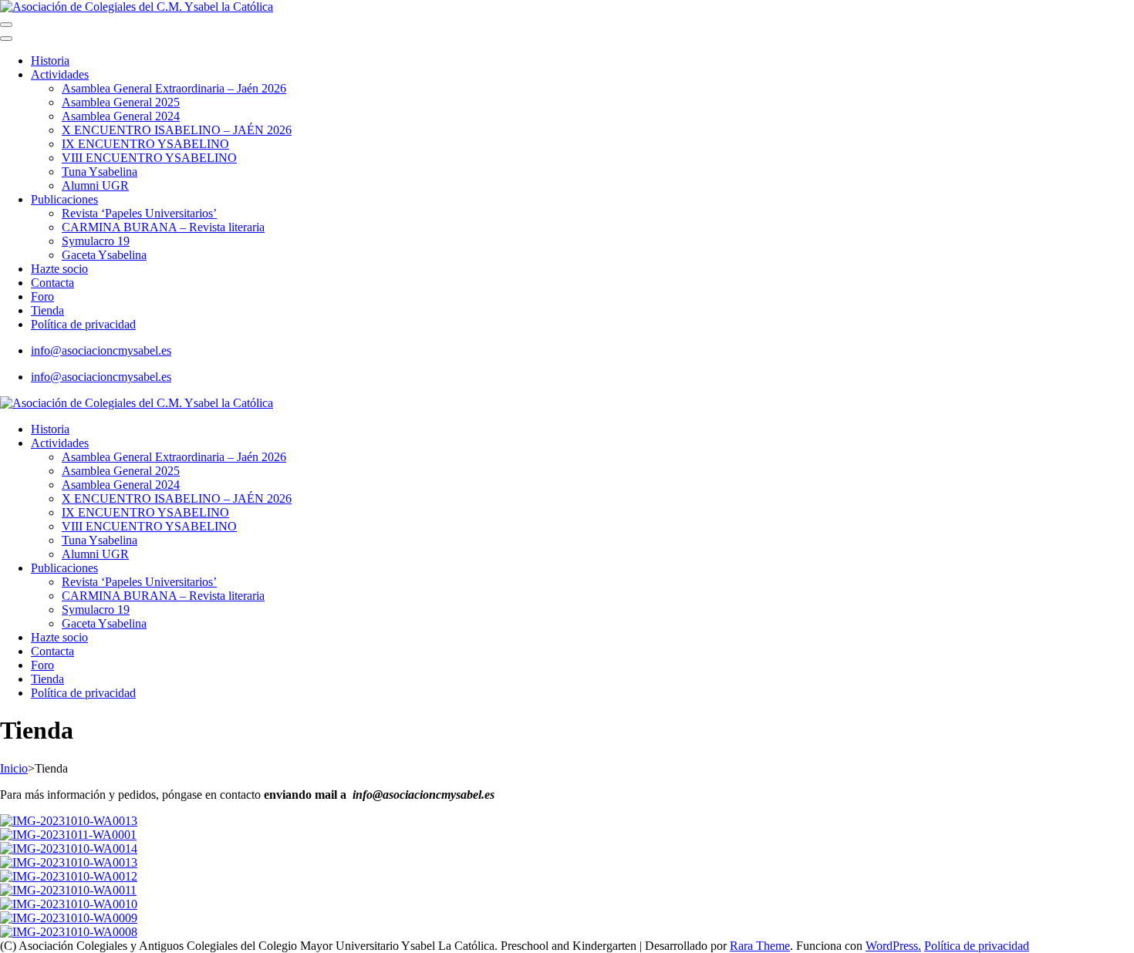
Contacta (52, 282)
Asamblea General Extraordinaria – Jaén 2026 (174, 88)
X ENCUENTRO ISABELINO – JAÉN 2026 (177, 129)
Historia (50, 60)
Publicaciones (64, 199)
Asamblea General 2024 (121, 116)
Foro (42, 296)
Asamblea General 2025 (121, 102)
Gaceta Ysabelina (104, 254)
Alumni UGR (95, 185)
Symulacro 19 (96, 241)
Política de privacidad (83, 324)
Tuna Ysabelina (99, 171)
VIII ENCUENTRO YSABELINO (149, 157)
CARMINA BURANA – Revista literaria (163, 227)
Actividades (60, 74)
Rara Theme (760, 945)
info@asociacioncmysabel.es (101, 350)
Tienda (47, 310)
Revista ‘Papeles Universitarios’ (139, 213)
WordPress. (893, 945)
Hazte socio (59, 268)
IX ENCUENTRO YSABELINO (145, 143)
